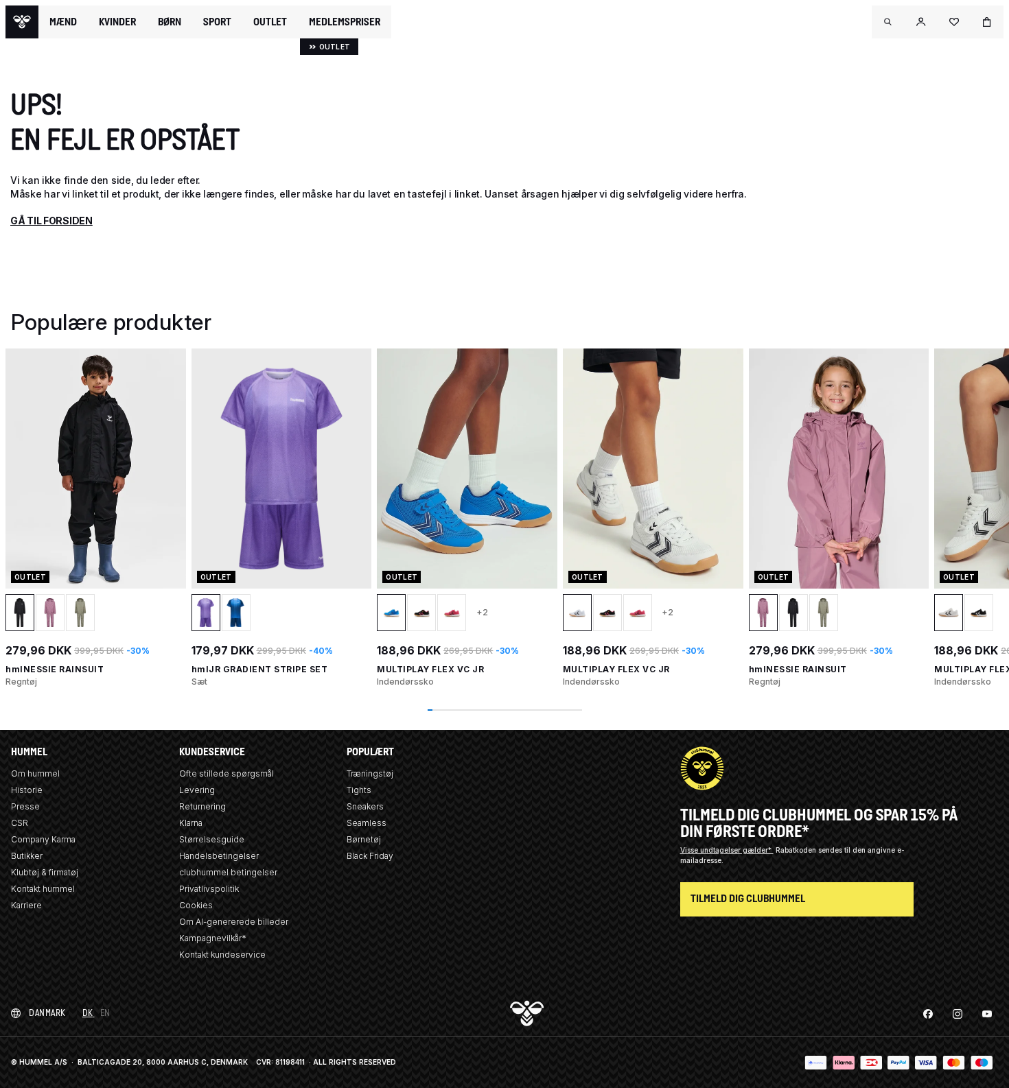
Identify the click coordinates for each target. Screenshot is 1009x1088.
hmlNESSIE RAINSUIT (54, 669)
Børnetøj (364, 839)
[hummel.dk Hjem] (21, 21)
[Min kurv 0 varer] (987, 21)
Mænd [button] (63, 21)
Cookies (196, 905)
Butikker (27, 856)
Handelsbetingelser (219, 856)
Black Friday (370, 856)
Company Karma (43, 839)
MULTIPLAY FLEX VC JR (430, 669)
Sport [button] (217, 21)
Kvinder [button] (117, 21)
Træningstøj (370, 773)
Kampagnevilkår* (212, 938)
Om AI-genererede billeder (233, 921)
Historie (27, 790)
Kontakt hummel (43, 889)
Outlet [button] (270, 21)
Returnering (202, 806)
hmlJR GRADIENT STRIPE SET (260, 669)
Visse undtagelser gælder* (727, 850)
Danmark (47, 1013)
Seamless (366, 823)
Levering (197, 790)
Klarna (190, 823)
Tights (359, 790)
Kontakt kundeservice (222, 954)
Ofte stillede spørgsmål (226, 773)
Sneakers (365, 806)
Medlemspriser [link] (344, 21)
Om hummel (35, 773)
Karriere (26, 905)
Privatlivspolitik (209, 889)
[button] (888, 21)
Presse (25, 806)
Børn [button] (169, 21)
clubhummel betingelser (228, 872)
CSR (19, 823)
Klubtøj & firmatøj (44, 872)
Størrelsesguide (211, 839)
